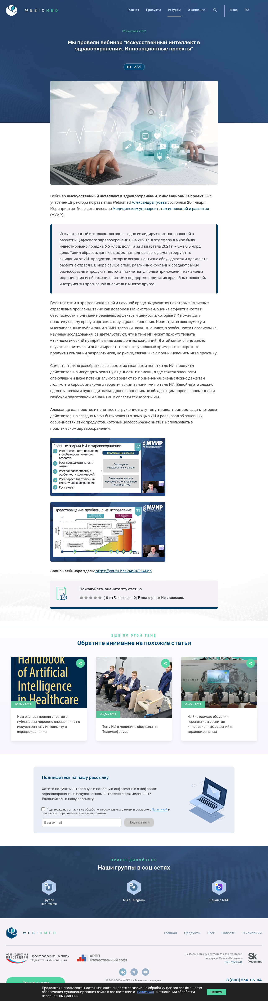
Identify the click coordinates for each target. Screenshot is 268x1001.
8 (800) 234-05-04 (244, 980)
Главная (133, 10)
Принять (216, 991)
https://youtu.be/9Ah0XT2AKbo (123, 571)
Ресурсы (174, 10)
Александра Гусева (149, 202)
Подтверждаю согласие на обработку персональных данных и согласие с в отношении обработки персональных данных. (106, 811)
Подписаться (139, 822)
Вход (234, 10)
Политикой (160, 809)
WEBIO (42, 10)
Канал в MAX (219, 900)
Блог (211, 933)
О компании (196, 10)
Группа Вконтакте (49, 902)
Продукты (153, 10)
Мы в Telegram (134, 900)
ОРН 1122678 (233, 962)
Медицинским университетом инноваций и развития (161, 208)
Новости (228, 933)
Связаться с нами (36, 982)
